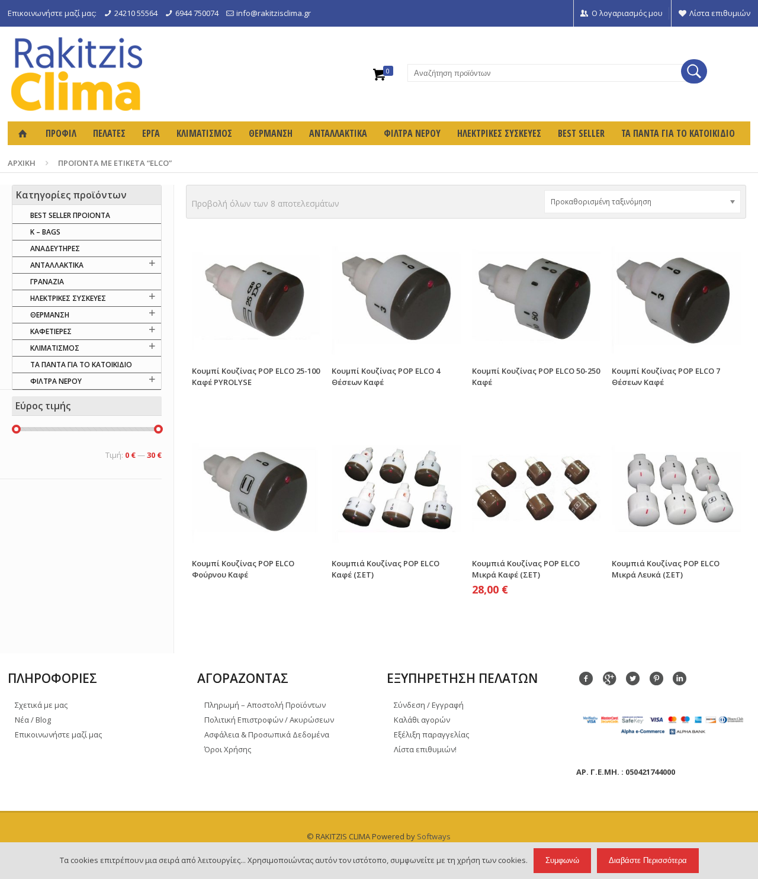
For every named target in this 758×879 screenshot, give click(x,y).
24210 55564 (136, 13)
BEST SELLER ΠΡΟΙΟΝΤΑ (70, 215)
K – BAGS (45, 232)
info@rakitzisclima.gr (273, 13)
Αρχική (22, 163)
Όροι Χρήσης (227, 749)
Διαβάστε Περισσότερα (648, 860)
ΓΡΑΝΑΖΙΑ (47, 282)
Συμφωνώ (562, 860)
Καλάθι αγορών (422, 719)
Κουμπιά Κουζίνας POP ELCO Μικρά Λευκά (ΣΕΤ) (666, 569)
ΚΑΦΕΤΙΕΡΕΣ (51, 331)
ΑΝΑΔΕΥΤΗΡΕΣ (55, 248)
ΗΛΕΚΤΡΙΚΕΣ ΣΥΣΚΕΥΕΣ (68, 298)
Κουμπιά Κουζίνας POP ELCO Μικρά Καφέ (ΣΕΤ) (526, 569)
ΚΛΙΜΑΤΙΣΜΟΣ (54, 348)
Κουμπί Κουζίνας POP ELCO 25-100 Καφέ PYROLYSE (256, 376)
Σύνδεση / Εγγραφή (429, 705)
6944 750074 (197, 13)
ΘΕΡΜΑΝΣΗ (49, 315)
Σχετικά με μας (41, 705)
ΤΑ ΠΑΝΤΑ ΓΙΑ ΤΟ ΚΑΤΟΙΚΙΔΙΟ (81, 365)
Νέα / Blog (33, 719)
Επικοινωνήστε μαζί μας (58, 734)
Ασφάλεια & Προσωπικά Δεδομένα (266, 734)
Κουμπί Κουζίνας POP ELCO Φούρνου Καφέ (243, 569)
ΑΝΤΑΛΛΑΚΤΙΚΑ (56, 265)
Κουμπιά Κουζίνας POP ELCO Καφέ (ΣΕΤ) (385, 569)
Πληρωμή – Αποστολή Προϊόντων (265, 705)
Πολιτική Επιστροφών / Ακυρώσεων (269, 719)
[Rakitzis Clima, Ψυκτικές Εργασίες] (77, 74)
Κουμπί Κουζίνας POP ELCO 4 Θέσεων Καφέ (386, 376)
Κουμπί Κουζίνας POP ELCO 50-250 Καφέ (536, 376)
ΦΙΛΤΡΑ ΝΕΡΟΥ (56, 381)
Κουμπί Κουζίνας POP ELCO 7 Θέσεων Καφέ (666, 376)
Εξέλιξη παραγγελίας (431, 734)
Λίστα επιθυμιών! (425, 749)
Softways (434, 836)
